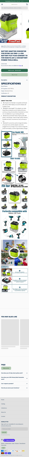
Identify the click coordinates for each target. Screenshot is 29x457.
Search (13, 443)
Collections (4, 408)
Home (2, 46)
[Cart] (26, 4)
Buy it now (14, 74)
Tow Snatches (7, 1)
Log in (3, 447)
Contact (3, 416)
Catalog (3, 404)
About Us (3, 412)
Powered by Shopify (5, 455)
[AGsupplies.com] (15, 4)
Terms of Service (22, 443)
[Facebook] (2, 440)
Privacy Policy (3, 445)
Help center (6, 368)
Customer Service (8, 443)
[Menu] (2, 4)
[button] (14, 70)
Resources (17, 443)
